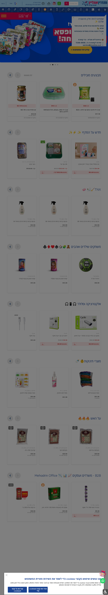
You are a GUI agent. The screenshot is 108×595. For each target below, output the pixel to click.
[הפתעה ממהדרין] (102, 573)
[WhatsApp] (102, 580)
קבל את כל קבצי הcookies (17, 590)
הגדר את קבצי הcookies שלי (38, 590)
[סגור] (6, 575)
